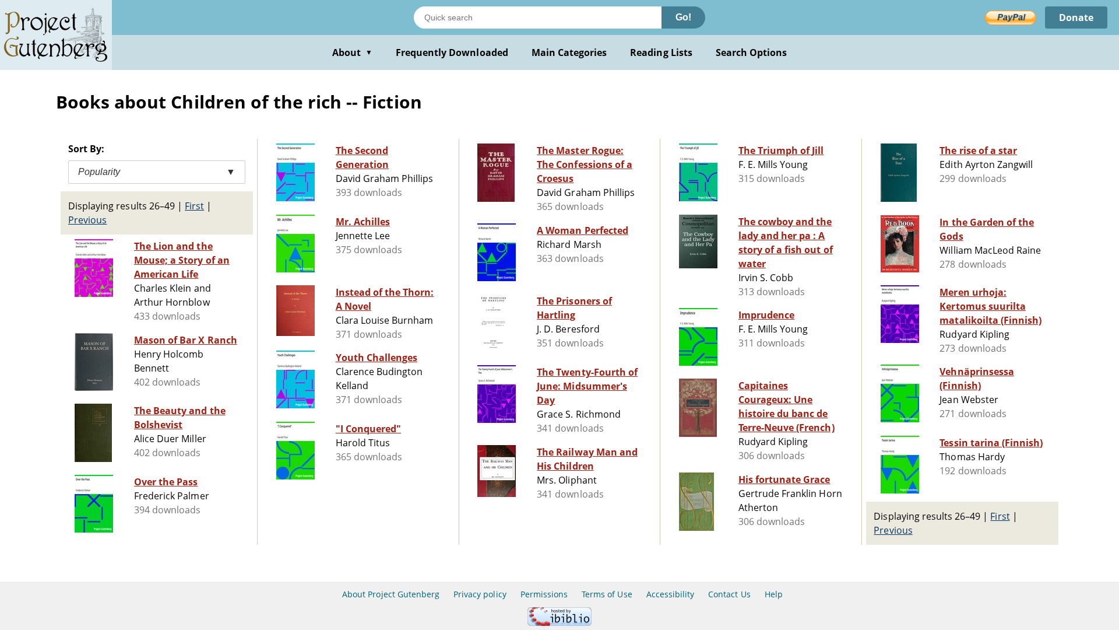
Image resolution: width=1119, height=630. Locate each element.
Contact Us (729, 594)
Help (774, 594)
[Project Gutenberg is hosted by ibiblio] (559, 622)
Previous (87, 220)
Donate (1076, 17)
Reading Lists (661, 52)
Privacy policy (479, 594)
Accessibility (670, 594)
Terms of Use (607, 594)
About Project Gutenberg (390, 594)
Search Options (751, 52)
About (352, 52)
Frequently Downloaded (452, 52)
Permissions (544, 594)
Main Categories (569, 52)
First (194, 206)
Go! (683, 17)
